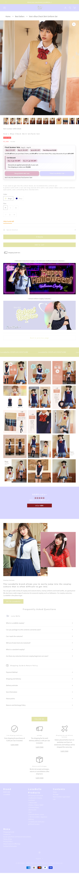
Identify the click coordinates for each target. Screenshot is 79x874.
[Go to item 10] (65, 121)
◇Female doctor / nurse (36, 814)
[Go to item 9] (59, 121)
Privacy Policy (7, 841)
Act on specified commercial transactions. (17, 837)
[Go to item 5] (32, 121)
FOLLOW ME (39, 719)
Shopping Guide (8, 832)
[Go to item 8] (52, 121)
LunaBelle (6, 794)
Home (8, 16)
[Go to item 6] (39, 121)
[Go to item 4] (26, 121)
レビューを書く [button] (39, 505)
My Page (55, 794)
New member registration (61, 797)
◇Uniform (31, 800)
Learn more (14, 744)
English (38, 858)
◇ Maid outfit (32, 803)
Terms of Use (7, 839)
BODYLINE (6, 792)
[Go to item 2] (13, 121)
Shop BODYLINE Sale (22, 173)
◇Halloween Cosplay (35, 798)
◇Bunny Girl (32, 810)
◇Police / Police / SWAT (35, 805)
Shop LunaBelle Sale (57, 173)
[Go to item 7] (46, 121)
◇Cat (29, 812)
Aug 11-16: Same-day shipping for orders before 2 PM (40, 2)
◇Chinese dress (33, 807)
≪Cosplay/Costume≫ (35, 795)
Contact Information (10, 846)
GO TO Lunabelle (13, 601)
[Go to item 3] (19, 121)
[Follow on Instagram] (39, 852)
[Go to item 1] (6, 121)
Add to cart (39, 245)
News (55, 792)
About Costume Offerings (11, 844)
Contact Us (7, 834)
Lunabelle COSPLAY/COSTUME (26, 352)
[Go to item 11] (72, 121)
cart (54, 799)
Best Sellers (19, 16)
